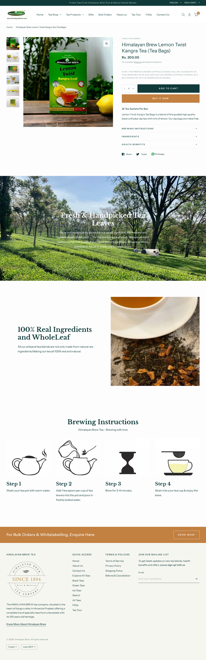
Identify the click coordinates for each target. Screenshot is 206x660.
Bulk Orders (105, 14)
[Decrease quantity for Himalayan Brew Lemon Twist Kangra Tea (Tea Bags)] (124, 88)
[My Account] (189, 15)
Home (40, 14)
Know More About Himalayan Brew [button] (26, 624)
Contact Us (163, 14)
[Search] (183, 15)
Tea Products (73, 14)
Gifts (91, 14)
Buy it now (161, 98)
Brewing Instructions (138, 128)
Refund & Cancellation (117, 575)
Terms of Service (114, 560)
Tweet (144, 154)
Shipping (137, 62)
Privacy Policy (113, 565)
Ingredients (130, 136)
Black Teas (78, 580)
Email (141, 572)
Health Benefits (133, 144)
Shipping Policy (114, 570)
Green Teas (78, 585)
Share (129, 154)
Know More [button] (186, 534)
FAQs (149, 14)
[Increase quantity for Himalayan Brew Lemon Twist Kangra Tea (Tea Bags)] (133, 88)
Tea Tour (136, 14)
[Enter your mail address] (196, 579)
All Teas (76, 600)
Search (76, 595)
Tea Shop (53, 14)
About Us (77, 565)
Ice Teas (76, 590)
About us (122, 14)
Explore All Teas (81, 575)
